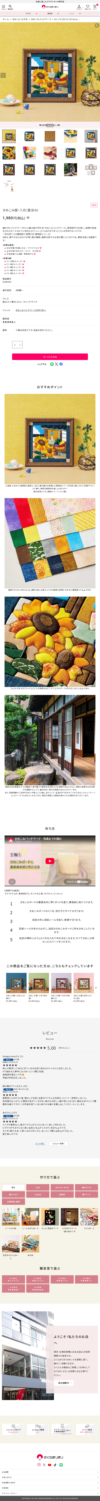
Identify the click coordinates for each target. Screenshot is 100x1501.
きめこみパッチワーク (41, 19)
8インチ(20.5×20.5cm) (66, 19)
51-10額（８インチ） (15, 261)
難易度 (50, 13)
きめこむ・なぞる (20, 19)
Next (96, 75)
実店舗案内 (63, 1382)
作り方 (28, 13)
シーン (71, 13)
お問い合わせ (7, 1477)
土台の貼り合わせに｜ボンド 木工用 (22, 251)
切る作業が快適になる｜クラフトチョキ (23, 248)
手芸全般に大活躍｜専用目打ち (20, 254)
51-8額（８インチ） (14, 267)
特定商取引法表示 (8, 1482)
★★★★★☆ (9, 321)
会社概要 (5, 1472)
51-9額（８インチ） (14, 270)
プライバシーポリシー (9, 1493)
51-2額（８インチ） (14, 264)
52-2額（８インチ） (14, 273)
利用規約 (5, 1488)
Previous (3, 75)
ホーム (6, 19)
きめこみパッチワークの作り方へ (31, 310)
